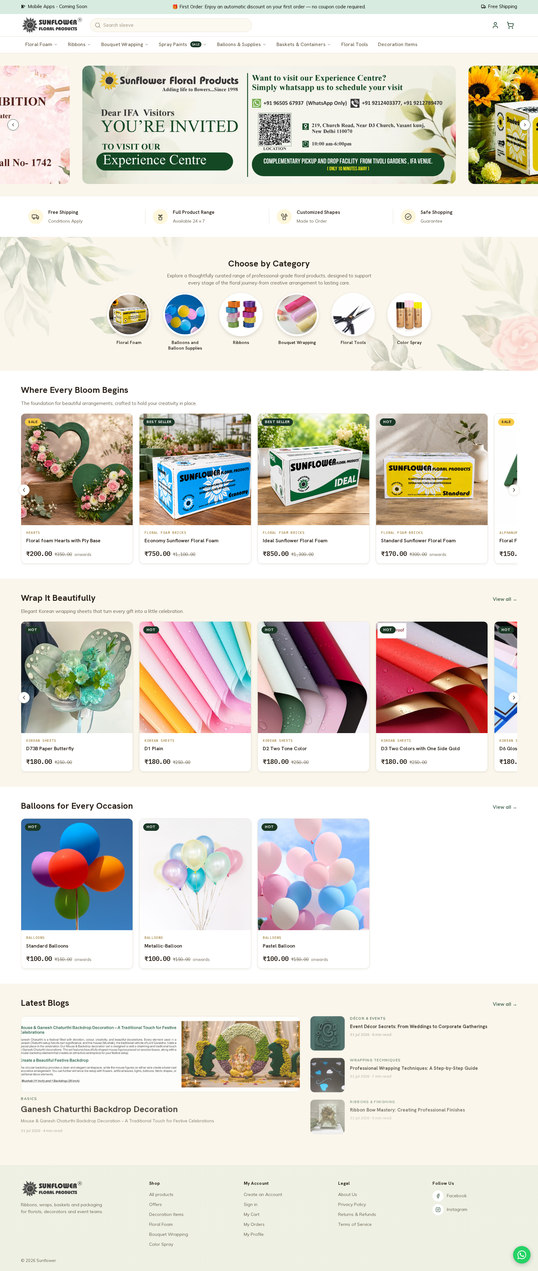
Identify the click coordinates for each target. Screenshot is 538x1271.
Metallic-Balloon (163, 946)
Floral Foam (38, 44)
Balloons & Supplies (239, 44)
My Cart (251, 1214)
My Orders (254, 1224)
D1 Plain (35, 748)
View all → (505, 599)
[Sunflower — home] (51, 25)
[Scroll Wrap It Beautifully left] (24, 697)
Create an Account (263, 1194)
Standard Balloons (47, 946)
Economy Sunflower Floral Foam (63, 540)
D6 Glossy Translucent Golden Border (424, 748)
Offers (155, 1204)
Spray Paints (179, 44)
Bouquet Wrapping (122, 44)
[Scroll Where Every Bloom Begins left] (24, 490)
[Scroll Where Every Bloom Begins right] (514, 490)
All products (161, 1194)
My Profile (254, 1234)
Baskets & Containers (301, 44)
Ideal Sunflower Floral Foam (176, 540)
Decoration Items (398, 44)
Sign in (250, 1204)
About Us (347, 1194)
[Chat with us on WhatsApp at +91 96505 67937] (522, 1255)
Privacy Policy (352, 1204)
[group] (269, 489)
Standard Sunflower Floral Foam (300, 540)
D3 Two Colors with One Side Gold (302, 748)
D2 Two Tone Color (166, 748)
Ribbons (77, 44)
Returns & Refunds (357, 1214)
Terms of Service (355, 1224)
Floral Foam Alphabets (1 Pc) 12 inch (423, 540)
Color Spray (161, 1244)
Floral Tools (354, 44)
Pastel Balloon (279, 946)
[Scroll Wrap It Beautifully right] (514, 697)
